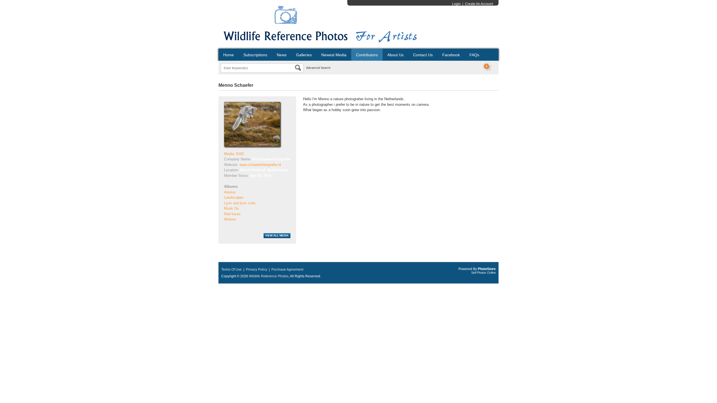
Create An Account (479, 4)
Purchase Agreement (287, 269)
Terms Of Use (231, 269)
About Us (395, 55)
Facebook (451, 55)
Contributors (367, 55)
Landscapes (234, 197)
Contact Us (423, 55)
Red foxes (232, 214)
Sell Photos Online (483, 272)
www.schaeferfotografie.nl (260, 165)
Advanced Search (318, 67)
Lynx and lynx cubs (240, 203)
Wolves (230, 219)
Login (456, 4)
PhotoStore (487, 269)
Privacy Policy (256, 269)
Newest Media (333, 55)
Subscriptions (255, 55)
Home (228, 55)
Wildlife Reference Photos (268, 276)
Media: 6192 (234, 154)
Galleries (304, 55)
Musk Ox (231, 208)
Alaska (229, 192)
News (282, 55)
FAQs (474, 55)
